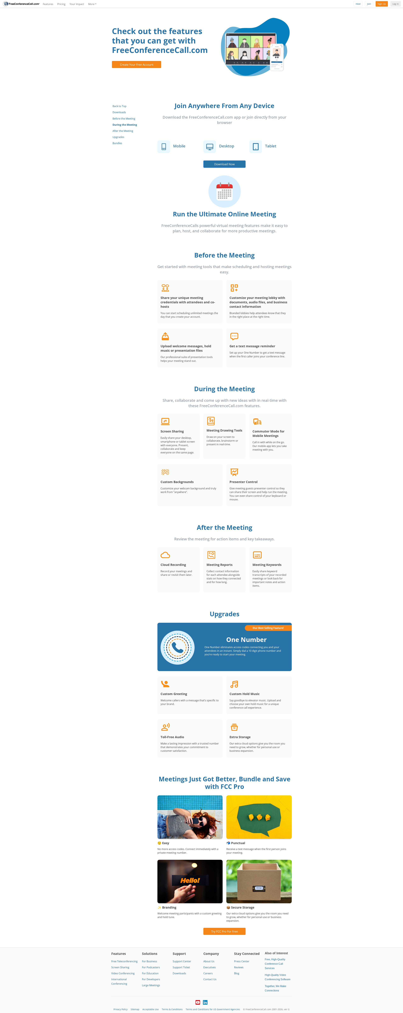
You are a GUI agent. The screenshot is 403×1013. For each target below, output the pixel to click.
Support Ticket (181, 967)
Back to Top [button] (119, 106)
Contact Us (209, 979)
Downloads (119, 112)
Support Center (182, 961)
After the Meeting (123, 131)
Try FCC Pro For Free (224, 931)
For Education (150, 973)
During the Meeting (125, 124)
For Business (149, 961)
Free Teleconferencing (124, 961)
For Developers (151, 979)
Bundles (117, 143)
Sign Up (382, 3)
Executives (209, 967)
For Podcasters (151, 967)
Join (369, 3)
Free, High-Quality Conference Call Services (275, 964)
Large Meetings (151, 985)
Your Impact (77, 4)
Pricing (61, 4)
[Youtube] (197, 1002)
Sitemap (135, 1009)
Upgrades (118, 137)
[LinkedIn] (205, 1002)
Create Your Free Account (136, 64)
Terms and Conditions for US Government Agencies (213, 1009)
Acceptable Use (150, 1009)
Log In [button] (395, 3)
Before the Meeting (124, 118)
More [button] (91, 4)
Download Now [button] (224, 164)
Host (358, 3)
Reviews (239, 967)
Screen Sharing (120, 967)
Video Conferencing (123, 973)
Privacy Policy (121, 1009)
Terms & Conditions (172, 1009)
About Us (208, 961)
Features (48, 4)
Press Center (241, 961)
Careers (208, 973)
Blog (236, 973)
